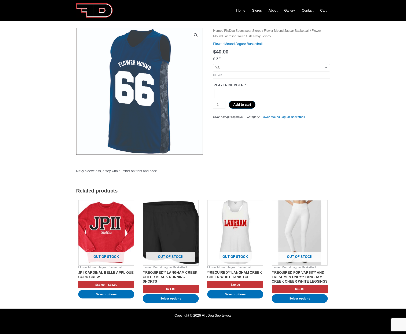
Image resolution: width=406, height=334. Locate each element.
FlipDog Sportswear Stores (242, 30)
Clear (217, 75)
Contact (307, 10)
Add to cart (242, 104)
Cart (323, 10)
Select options (106, 294)
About (273, 10)
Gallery (289, 10)
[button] (196, 35)
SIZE (217, 59)
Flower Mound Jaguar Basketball (286, 30)
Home (240, 10)
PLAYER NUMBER (230, 85)
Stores (257, 10)
